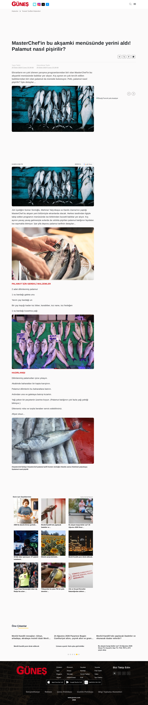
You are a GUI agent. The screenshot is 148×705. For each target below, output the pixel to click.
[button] (129, 94)
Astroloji (82, 671)
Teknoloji (69, 674)
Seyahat (83, 667)
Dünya (69, 671)
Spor (58, 671)
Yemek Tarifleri (85, 674)
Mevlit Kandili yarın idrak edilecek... (81, 557)
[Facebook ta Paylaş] (129, 57)
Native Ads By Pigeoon (86, 497)
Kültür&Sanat (71, 677)
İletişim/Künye (33, 692)
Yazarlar (97, 667)
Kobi (81, 677)
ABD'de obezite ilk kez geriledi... (25, 525)
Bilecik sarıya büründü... (49, 557)
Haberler (15, 11)
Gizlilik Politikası (85, 692)
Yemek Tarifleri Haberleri (31, 11)
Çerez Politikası (64, 692)
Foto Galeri (98, 671)
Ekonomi (70, 667)
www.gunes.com (74, 697)
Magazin (59, 674)
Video (96, 674)
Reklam (48, 692)
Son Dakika (98, 677)
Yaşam (58, 677)
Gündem (59, 667)
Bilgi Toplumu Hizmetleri (110, 692)
